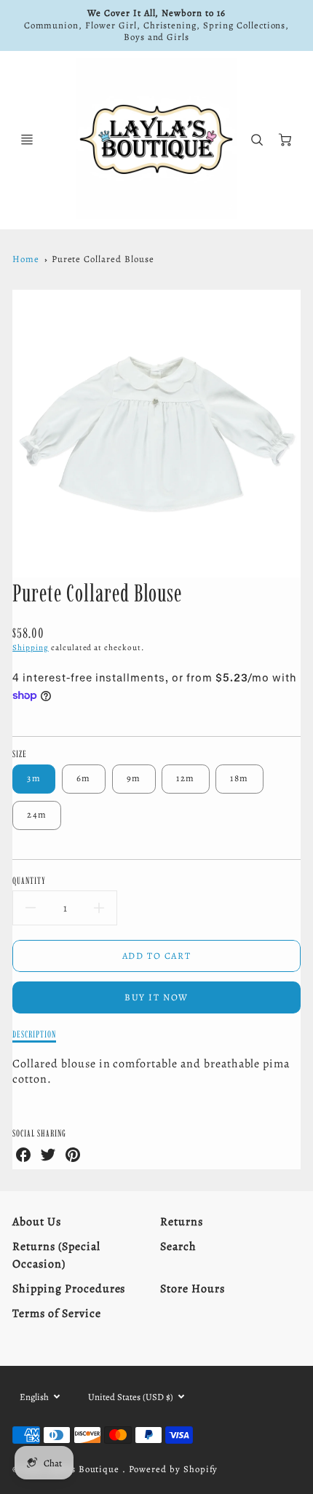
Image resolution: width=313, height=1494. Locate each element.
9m (134, 778)
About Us (36, 1222)
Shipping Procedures (68, 1289)
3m (34, 778)
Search (178, 1246)
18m (239, 778)
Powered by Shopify (173, 1469)
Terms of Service (56, 1313)
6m (83, 778)
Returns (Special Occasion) (56, 1255)
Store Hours (192, 1289)
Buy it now (156, 997)
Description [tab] (34, 1034)
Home (25, 259)
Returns (181, 1222)
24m (37, 814)
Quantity (29, 880)
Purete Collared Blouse (103, 259)
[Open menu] (26, 139)
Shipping (30, 647)
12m (185, 778)
